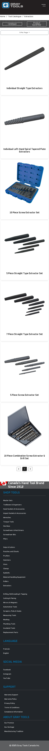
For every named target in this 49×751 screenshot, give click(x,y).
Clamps (6, 569)
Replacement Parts (10, 632)
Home (2, 16)
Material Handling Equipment (14, 577)
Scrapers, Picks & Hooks (12, 611)
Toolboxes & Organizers (12, 505)
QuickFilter (36, 24)
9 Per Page (23, 32)
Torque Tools (8, 522)
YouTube (6, 678)
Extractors (28, 16)
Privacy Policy (9, 703)
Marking (6, 620)
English (6, 653)
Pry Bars (6, 556)
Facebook (7, 670)
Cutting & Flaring (9, 598)
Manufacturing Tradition (13, 731)
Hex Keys (6, 526)
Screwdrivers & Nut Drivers (13, 530)
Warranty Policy (10, 699)
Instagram (7, 674)
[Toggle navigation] (43, 5)
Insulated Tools (9, 628)
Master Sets (8, 500)
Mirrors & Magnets (10, 602)
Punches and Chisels (11, 551)
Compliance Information (13, 712)
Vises (5, 564)
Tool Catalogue (14, 16)
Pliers (5, 539)
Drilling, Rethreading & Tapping (15, 594)
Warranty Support (11, 695)
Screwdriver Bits (9, 535)
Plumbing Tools (9, 624)
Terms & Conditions (11, 707)
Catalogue (12, 24)
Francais (6, 649)
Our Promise (9, 723)
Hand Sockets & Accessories (14, 509)
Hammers (7, 560)
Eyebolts (6, 573)
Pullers (6, 581)
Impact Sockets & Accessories (14, 513)
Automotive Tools (10, 607)
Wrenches (7, 517)
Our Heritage (9, 727)
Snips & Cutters (9, 547)
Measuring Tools (9, 615)
